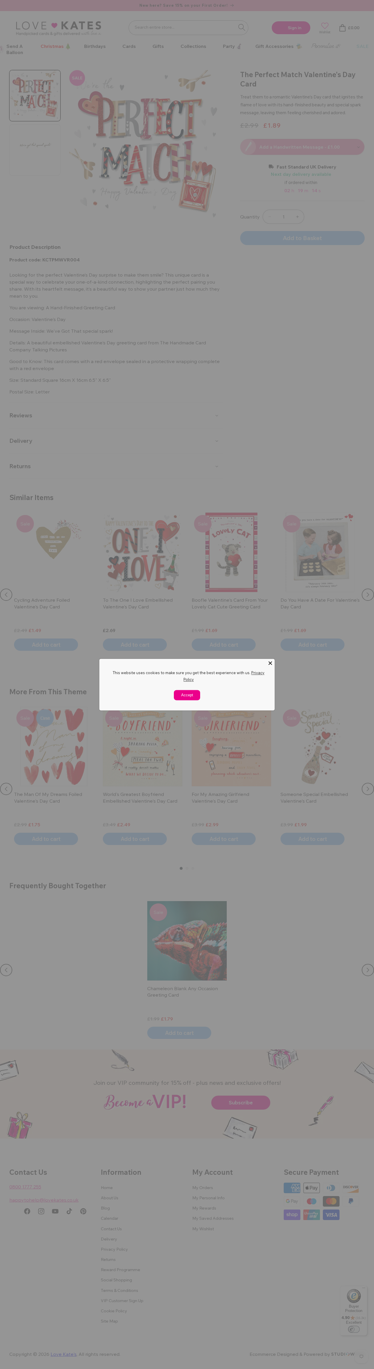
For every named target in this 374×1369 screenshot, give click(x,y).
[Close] (270, 663)
